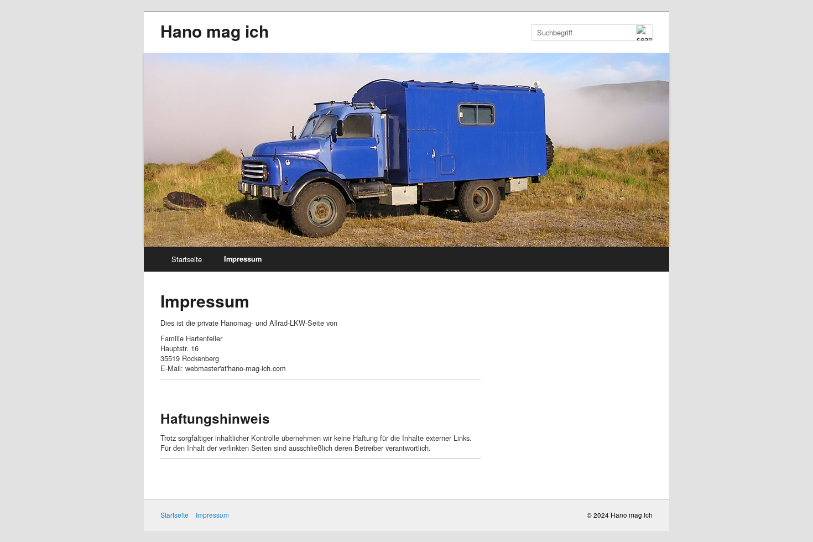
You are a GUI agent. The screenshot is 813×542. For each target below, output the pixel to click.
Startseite (186, 259)
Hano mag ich (214, 31)
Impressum (243, 259)
